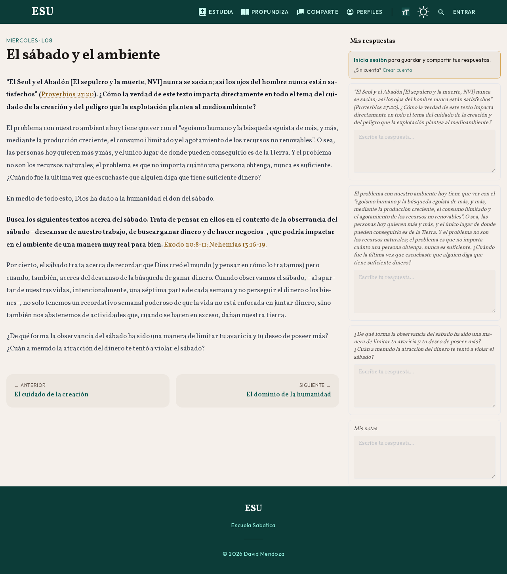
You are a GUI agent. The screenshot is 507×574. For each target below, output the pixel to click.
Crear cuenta (397, 70)
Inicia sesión (370, 59)
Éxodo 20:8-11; (186, 244)
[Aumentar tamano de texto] (406, 12)
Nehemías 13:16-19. (238, 244)
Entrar (464, 11)
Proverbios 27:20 (67, 94)
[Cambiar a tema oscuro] (423, 12)
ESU (42, 12)
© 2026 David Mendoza (254, 553)
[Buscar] (441, 12)
